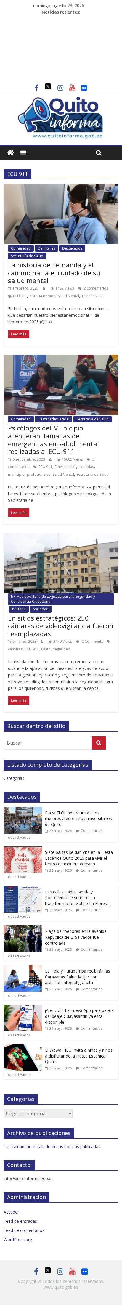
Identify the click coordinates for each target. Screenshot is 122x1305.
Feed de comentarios (24, 1230)
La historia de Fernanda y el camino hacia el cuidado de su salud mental (54, 272)
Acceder (11, 1212)
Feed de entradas (20, 1221)
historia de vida (42, 295)
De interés (46, 248)
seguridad (61, 649)
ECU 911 (20, 295)
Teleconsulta (92, 295)
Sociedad (41, 608)
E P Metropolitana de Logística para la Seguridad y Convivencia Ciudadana (53, 599)
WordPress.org (18, 1239)
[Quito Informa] (61, 100)
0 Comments (92, 641)
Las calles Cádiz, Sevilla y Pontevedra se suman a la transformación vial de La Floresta (78, 897)
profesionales (38, 474)
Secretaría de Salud (27, 255)
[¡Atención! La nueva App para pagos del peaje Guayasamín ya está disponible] (23, 1007)
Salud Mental (68, 295)
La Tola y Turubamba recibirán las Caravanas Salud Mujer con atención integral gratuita (77, 976)
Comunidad (21, 248)
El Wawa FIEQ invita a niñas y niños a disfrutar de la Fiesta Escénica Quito (79, 1055)
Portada (19, 608)
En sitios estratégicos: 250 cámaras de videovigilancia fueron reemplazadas (60, 625)
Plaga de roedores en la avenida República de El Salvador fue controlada (76, 937)
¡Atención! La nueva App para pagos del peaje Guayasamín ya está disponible (79, 1016)
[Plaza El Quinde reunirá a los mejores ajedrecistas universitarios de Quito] (23, 810)
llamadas (86, 466)
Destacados (72, 248)
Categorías (14, 778)
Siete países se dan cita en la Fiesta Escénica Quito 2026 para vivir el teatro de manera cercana (79, 858)
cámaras (15, 649)
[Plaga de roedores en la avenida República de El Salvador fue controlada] (23, 928)
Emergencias (65, 466)
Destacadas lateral (53, 419)
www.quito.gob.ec (61, 1287)
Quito (46, 649)
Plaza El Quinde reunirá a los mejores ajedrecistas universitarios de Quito (78, 818)
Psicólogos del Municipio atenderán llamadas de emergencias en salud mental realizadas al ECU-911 (53, 439)
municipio (16, 474)
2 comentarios (95, 288)
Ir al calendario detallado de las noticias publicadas (52, 1146)
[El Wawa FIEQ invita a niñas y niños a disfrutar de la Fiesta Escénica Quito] (23, 1047)
